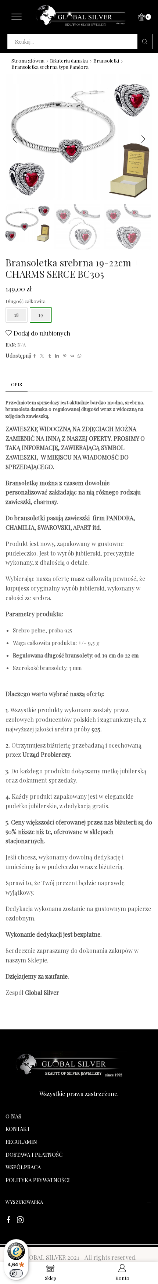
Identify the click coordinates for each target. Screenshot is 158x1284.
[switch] (16, 1273)
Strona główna (27, 60)
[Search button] (144, 41)
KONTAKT (18, 1128)
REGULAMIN (21, 1141)
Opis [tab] (16, 384)
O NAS (13, 1116)
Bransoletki (106, 60)
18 (16, 315)
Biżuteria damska (69, 60)
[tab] (17, 384)
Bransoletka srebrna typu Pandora (50, 67)
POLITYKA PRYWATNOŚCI (38, 1180)
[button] (15, 139)
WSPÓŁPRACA (23, 1167)
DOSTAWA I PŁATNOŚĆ (34, 1154)
